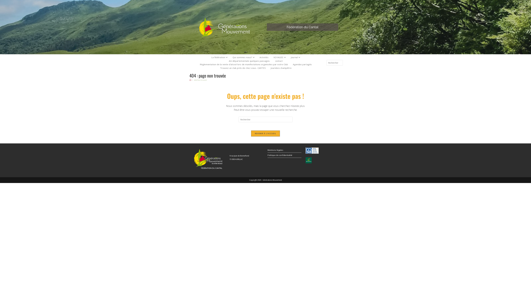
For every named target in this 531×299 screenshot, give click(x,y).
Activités (264, 57)
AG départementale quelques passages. (249, 61)
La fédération (218, 57)
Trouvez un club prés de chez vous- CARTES (243, 68)
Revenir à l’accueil (265, 133)
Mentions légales (275, 150)
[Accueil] (190, 80)
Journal (294, 57)
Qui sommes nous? (243, 57)
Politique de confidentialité (280, 155)
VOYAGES (279, 57)
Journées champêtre (281, 68)
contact (279, 61)
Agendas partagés (302, 64)
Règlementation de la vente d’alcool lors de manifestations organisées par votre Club (244, 64)
